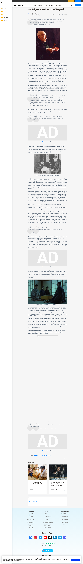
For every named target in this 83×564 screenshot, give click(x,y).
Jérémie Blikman (35, 13)
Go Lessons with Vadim (48, 522)
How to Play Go (47, 525)
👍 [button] (64, 499)
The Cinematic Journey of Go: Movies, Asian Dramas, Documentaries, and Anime (58, 484)
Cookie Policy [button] (62, 559)
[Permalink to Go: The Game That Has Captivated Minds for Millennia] (37, 472)
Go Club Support (30, 521)
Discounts (31, 516)
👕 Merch (31, 515)
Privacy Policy (65, 516)
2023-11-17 (35, 490)
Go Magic (35, 489)
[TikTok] (50, 537)
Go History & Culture (37, 455)
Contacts (31, 528)
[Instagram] (35, 537)
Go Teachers (30, 524)
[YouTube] (45, 537)
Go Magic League (30, 522)
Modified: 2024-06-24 (36, 15)
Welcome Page (31, 525)
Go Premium (44, 141)
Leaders (31, 518)
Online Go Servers (47, 527)
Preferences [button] (18, 560)
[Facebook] (30, 537)
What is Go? (47, 513)
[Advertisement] (47, 132)
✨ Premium (30, 513)
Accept (75, 559)
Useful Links (47, 519)
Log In (64, 524)
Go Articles (47, 518)
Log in (72, 5)
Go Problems (48, 516)
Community (58, 5)
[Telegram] (60, 537)
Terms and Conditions (64, 521)
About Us (31, 527)
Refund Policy (65, 519)
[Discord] (64, 537)
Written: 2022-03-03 (35, 14)
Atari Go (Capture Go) (47, 521)
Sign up (78, 5)
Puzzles (45, 5)
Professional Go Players (46, 455)
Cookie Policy (65, 518)
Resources (51, 5)
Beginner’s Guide (47, 524)
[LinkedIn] (55, 537)
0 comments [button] (31, 504)
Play (35, 5)
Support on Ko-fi (48, 550)
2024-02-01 (56, 490)
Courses (40, 5)
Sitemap (64, 515)
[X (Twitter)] (40, 537)
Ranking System (30, 519)
